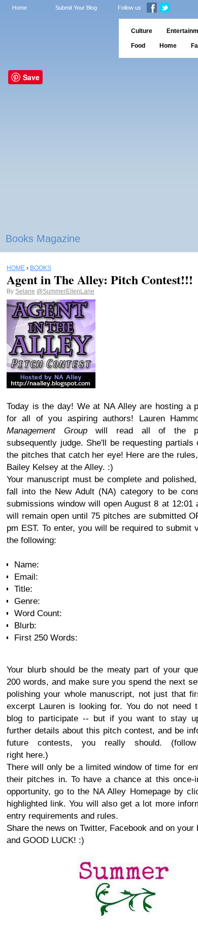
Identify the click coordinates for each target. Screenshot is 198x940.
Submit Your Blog (76, 8)
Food (138, 45)
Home (19, 8)
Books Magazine (43, 238)
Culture (141, 31)
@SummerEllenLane (65, 291)
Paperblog (56, 38)
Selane (25, 291)
